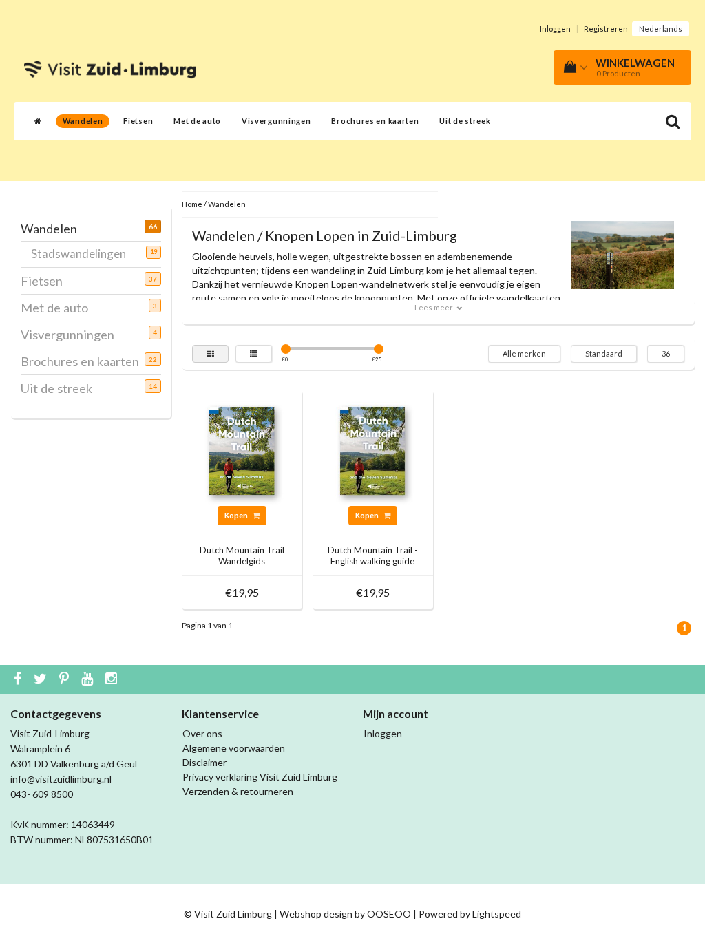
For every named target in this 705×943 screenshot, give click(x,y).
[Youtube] (88, 679)
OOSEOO (389, 914)
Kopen (236, 515)
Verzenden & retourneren (237, 791)
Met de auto (197, 120)
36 (666, 353)
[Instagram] (112, 679)
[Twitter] (42, 679)
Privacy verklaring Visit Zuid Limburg (259, 777)
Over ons (202, 733)
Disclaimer (204, 762)
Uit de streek (464, 120)
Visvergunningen (276, 120)
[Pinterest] (65, 679)
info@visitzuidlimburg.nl (61, 779)
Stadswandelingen (83, 253)
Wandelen (83, 120)
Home (192, 204)
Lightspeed (496, 914)
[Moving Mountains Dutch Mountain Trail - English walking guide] (372, 449)
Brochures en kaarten (375, 120)
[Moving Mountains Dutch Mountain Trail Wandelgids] (242, 449)
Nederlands (660, 28)
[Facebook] (19, 679)
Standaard (603, 353)
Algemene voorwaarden (233, 748)
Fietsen (138, 120)
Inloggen (555, 28)
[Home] (38, 121)
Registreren (606, 28)
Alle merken (524, 353)
